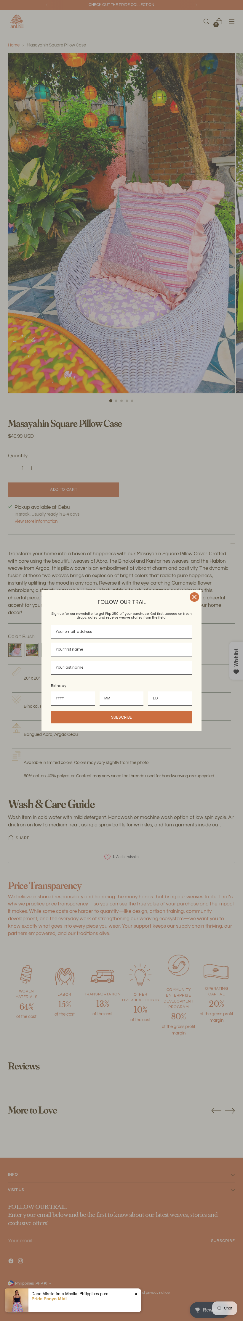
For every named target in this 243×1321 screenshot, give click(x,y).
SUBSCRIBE (121, 717)
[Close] (194, 597)
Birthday (58, 685)
